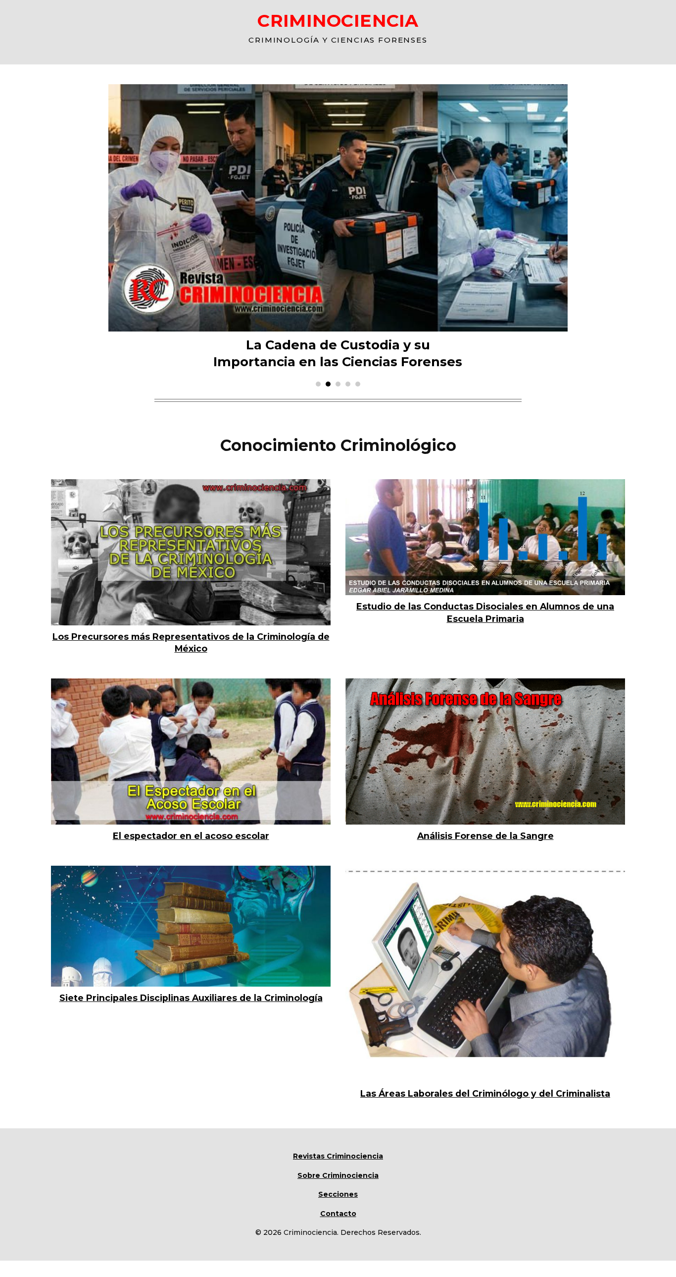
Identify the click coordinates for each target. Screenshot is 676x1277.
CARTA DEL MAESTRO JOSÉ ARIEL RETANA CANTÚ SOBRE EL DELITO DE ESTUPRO (338, 252)
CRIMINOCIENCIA (338, 20)
